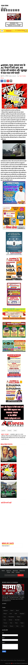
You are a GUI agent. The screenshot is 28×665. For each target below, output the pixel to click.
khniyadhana (11, 617)
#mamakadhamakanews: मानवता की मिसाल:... (21, 563)
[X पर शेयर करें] (5, 81)
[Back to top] (24, 661)
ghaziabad (22, 614)
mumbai (10, 620)
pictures (5, 623)
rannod (5, 626)
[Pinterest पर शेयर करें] (8, 81)
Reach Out (22, 571)
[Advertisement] (14, 47)
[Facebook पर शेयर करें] (2, 81)
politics (22, 623)
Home (3, 571)
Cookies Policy (20, 30)
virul (22, 626)
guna (5, 617)
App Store (15, 571)
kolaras (18, 617)
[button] (2, 31)
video (15, 430)
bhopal (5, 614)
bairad (11, 610)
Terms (8, 572)
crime (10, 614)
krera (5, 620)
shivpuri (9, 430)
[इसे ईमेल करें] (11, 81)
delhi (16, 614)
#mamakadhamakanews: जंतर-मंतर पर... (7, 563)
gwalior (3, 430)
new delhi (17, 620)
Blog (13, 572)
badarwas (6, 610)
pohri (11, 623)
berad (17, 610)
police (16, 623)
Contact (18, 572)
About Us (8, 571)
